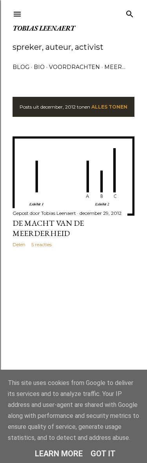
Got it (103, 453)
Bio (39, 67)
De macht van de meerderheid (48, 228)
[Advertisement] (73, 316)
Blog (21, 67)
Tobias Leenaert (44, 28)
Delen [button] (19, 244)
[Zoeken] (129, 12)
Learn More (59, 453)
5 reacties (41, 244)
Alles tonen (109, 107)
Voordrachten (74, 67)
